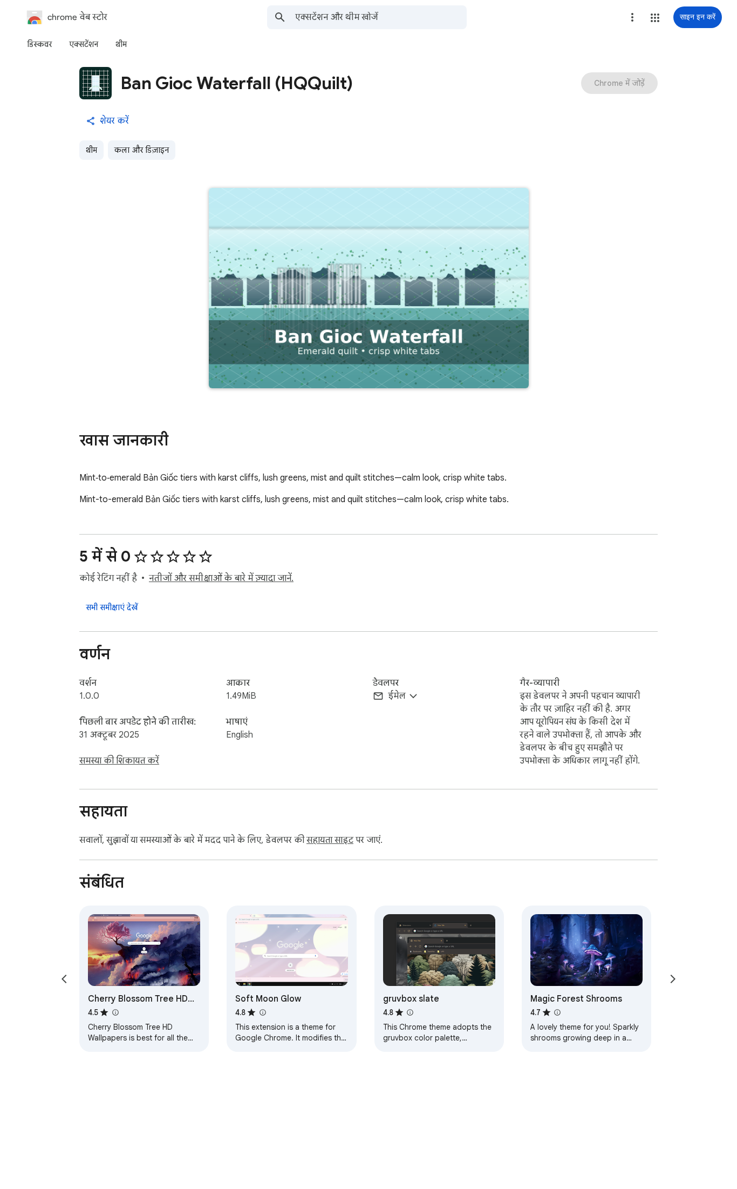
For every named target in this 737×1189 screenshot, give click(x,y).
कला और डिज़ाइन (141, 150)
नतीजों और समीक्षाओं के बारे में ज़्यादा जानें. (221, 578)
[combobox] (381, 17)
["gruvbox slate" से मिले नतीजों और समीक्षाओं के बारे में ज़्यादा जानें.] (410, 1012)
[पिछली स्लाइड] (64, 979)
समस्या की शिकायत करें (119, 760)
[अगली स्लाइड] (673, 979)
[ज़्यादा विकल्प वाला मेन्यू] (632, 17)
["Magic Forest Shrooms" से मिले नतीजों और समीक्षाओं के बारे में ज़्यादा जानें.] (557, 1012)
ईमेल (397, 696)
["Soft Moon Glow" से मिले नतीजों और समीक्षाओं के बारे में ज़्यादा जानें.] (262, 1012)
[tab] (39, 44)
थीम (91, 150)
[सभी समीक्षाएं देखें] (111, 607)
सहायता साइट (329, 840)
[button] (655, 18)
